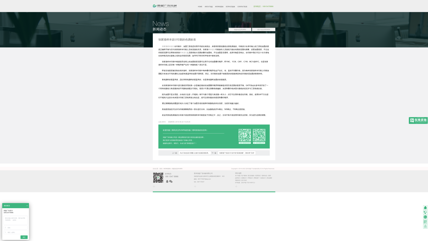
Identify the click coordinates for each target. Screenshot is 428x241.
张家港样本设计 (168, 46)
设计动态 (244, 180)
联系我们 (258, 175)
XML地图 (238, 173)
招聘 (269, 175)
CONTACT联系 (242, 6)
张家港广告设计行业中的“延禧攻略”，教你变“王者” (236, 153)
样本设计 (211, 49)
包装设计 (263, 178)
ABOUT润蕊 (209, 6)
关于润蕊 (237, 175)
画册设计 (244, 178)
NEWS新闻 (167, 168)
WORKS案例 (219, 6)
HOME (200, 6)
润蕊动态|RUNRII (240, 29)
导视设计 (250, 178)
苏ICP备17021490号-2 (248, 182)
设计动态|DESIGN (263, 29)
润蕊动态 (237, 180)
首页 (160, 168)
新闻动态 (264, 175)
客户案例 (244, 175)
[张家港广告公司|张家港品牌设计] (165, 6)
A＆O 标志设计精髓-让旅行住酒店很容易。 (195, 153)
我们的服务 (251, 175)
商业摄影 (269, 178)
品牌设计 (237, 178)
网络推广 (256, 178)
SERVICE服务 (230, 6)
